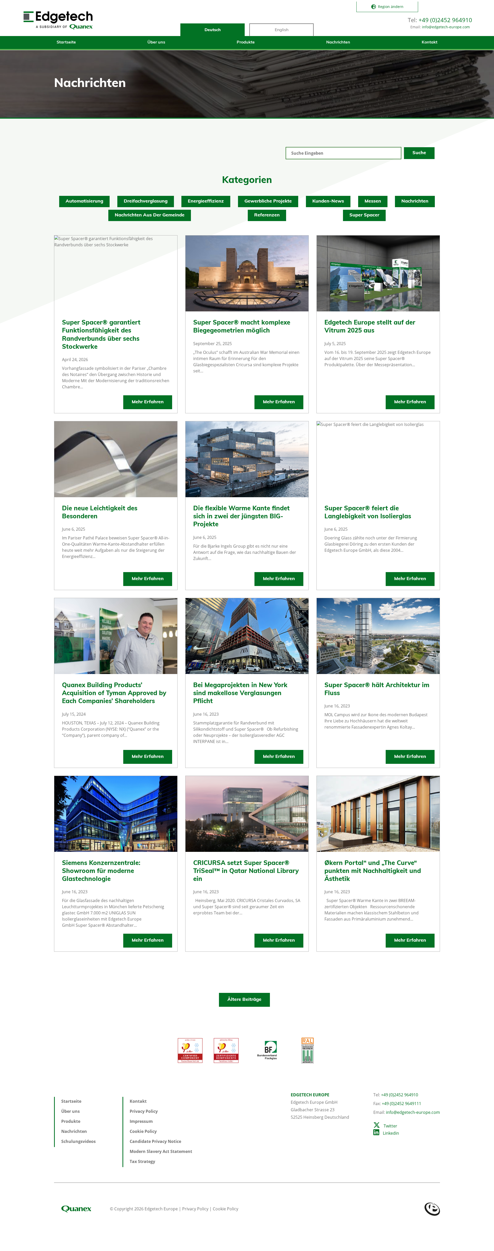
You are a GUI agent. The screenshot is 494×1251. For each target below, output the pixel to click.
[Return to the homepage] (58, 20)
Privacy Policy (144, 1111)
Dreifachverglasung (145, 201)
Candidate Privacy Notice (155, 1141)
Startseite (66, 42)
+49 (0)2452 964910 (445, 20)
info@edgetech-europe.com (446, 26)
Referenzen (267, 215)
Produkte (246, 42)
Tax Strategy (142, 1161)
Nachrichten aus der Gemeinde (149, 215)
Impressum (141, 1121)
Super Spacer (364, 215)
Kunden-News (328, 201)
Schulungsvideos (78, 1141)
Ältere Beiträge (244, 1000)
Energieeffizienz (206, 201)
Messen (373, 201)
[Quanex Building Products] (81, 1209)
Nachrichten (338, 42)
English (281, 30)
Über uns (156, 42)
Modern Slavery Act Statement (161, 1151)
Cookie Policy (143, 1131)
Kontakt (429, 42)
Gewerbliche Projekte (268, 201)
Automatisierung (84, 201)
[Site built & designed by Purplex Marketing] (432, 1209)
